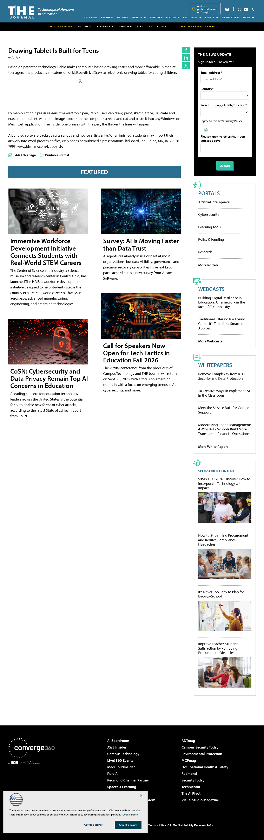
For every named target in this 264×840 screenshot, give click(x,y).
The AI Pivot (191, 793)
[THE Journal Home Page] (41, 12)
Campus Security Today (200, 747)
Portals (209, 193)
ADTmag (188, 740)
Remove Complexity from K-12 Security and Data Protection (221, 376)
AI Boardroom (118, 740)
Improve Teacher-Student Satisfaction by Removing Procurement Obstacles (218, 648)
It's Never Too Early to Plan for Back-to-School (221, 594)
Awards (137, 17)
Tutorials (85, 26)
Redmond (189, 773)
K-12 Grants (105, 26)
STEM (140, 26)
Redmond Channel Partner (128, 780)
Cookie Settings (93, 824)
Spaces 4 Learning (121, 786)
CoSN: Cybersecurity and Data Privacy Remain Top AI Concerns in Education (49, 378)
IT (173, 26)
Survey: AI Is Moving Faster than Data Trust (141, 244)
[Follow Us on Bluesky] (227, 9)
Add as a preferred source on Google (207, 9)
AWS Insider (116, 747)
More (246, 17)
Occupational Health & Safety (205, 767)
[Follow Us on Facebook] (233, 9)
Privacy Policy (233, 121)
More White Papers (213, 446)
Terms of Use (157, 825)
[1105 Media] (33, 785)
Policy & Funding (211, 239)
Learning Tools (209, 227)
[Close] (141, 795)
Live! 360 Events (120, 760)
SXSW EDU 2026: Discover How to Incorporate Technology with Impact (224, 483)
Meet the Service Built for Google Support (223, 410)
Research (156, 17)
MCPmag (189, 760)
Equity (161, 26)
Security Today (193, 780)
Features (107, 17)
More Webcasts (210, 341)
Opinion (122, 17)
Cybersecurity (208, 214)
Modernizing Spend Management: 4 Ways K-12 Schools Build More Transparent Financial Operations (224, 429)
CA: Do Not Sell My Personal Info (190, 825)
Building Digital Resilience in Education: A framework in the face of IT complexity (221, 302)
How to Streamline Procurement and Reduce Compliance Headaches (223, 540)
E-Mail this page (24, 155)
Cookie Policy (130, 814)
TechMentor (191, 786)
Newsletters (231, 17)
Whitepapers (215, 364)
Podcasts (172, 17)
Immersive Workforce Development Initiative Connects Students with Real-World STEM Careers (45, 252)
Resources (190, 17)
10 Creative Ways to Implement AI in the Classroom (224, 393)
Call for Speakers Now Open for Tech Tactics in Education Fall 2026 (136, 352)
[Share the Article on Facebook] (186, 50)
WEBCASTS (211, 288)
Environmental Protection (202, 753)
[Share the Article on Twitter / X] (186, 65)
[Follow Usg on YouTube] (246, 9)
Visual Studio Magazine (200, 800)
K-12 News (91, 17)
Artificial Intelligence (214, 202)
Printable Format (57, 155)
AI (150, 26)
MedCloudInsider (121, 767)
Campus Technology (123, 753)
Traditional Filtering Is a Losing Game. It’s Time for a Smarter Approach (221, 323)
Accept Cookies (128, 824)
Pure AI (113, 773)
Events (209, 17)
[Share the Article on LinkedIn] (186, 57)
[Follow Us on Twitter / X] (239, 9)
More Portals (208, 265)
